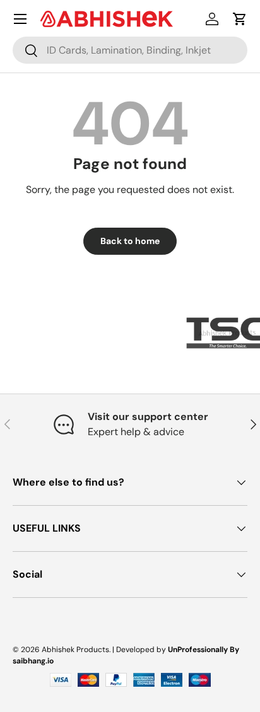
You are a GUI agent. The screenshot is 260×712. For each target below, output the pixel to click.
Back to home (130, 241)
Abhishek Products (75, 650)
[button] (240, 19)
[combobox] (130, 50)
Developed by (141, 650)
